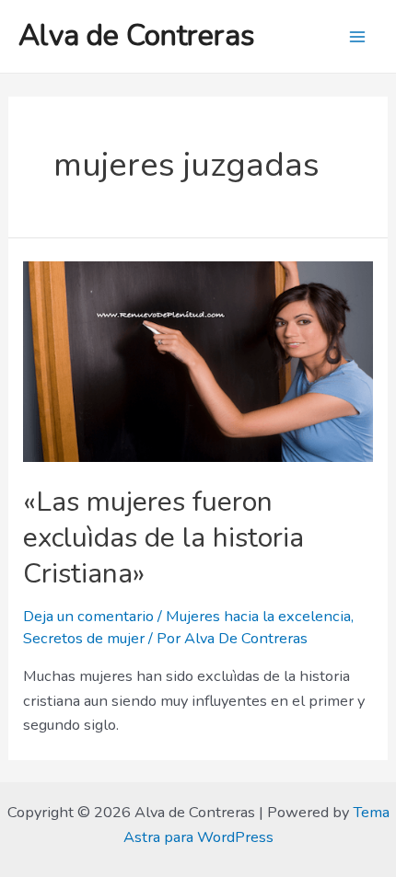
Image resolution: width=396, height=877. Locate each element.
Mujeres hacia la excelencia (258, 616)
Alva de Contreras (136, 35)
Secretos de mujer (84, 638)
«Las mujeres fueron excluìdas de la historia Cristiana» (163, 538)
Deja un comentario (88, 616)
